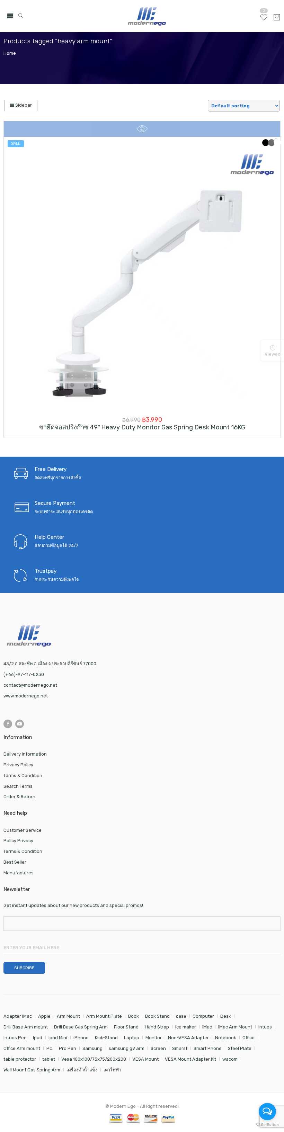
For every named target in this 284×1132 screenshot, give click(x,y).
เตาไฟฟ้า (112, 1069)
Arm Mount (68, 1016)
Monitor (153, 1037)
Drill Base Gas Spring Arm (81, 1027)
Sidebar (23, 105)
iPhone (81, 1037)
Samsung (92, 1048)
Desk (225, 1016)
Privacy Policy (18, 764)
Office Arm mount (21, 1048)
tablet (48, 1059)
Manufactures (18, 872)
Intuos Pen (15, 1037)
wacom (230, 1059)
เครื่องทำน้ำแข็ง (81, 1069)
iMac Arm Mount (235, 1027)
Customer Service (22, 830)
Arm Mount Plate (104, 1016)
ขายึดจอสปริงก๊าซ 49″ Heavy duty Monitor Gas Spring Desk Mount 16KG (142, 427)
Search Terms (18, 786)
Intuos (265, 1027)
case (181, 1016)
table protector (19, 1059)
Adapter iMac (17, 1016)
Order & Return (19, 796)
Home (9, 53)
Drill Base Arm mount (25, 1027)
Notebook (225, 1037)
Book (133, 1016)
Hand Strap (157, 1027)
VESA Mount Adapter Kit (190, 1059)
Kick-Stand (106, 1037)
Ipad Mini (57, 1037)
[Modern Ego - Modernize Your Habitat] (148, 16)
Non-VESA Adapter (188, 1037)
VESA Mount (145, 1059)
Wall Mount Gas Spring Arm (31, 1069)
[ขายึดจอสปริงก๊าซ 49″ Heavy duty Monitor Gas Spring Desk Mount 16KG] (142, 274)
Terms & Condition (22, 775)
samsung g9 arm (126, 1048)
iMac (207, 1027)
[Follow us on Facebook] (7, 724)
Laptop (131, 1037)
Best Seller (14, 862)
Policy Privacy (18, 840)
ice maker (185, 1027)
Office (248, 1037)
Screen (158, 1048)
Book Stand (157, 1016)
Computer (203, 1016)
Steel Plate (239, 1048)
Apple (44, 1016)
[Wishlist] (264, 20)
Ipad (37, 1037)
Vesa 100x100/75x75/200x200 (93, 1059)
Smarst (179, 1048)
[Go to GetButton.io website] (267, 1125)
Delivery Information (25, 754)
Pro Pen (67, 1048)
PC (49, 1048)
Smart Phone (208, 1048)
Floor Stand (126, 1027)
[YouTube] (19, 724)
